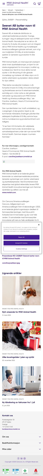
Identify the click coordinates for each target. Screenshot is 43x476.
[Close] (38, 224)
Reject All (21, 237)
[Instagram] (24, 458)
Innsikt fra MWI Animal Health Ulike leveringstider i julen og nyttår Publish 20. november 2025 (21, 342)
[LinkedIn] (21, 458)
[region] (21, 238)
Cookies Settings (21, 249)
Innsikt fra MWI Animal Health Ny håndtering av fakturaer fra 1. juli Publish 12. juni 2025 (21, 387)
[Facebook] (18, 458)
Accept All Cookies (21, 243)
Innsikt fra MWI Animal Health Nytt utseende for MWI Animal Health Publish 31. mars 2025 (21, 297)
